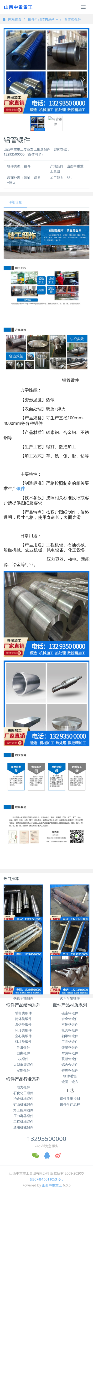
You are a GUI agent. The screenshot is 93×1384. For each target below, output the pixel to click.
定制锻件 (23, 1070)
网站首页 (14, 19)
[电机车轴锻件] (23, 904)
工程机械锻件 (23, 1121)
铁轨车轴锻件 (23, 998)
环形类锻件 (23, 1030)
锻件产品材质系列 (70, 1005)
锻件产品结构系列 (42, 19)
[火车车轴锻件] (69, 974)
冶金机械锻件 (23, 1098)
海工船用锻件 (23, 1110)
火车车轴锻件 (70, 998)
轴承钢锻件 (70, 1036)
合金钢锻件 (70, 1018)
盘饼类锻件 (23, 1024)
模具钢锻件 (70, 1030)
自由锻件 (23, 1053)
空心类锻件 (23, 1036)
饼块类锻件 (23, 1041)
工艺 (70, 1090)
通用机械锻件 (23, 1127)
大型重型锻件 (23, 1064)
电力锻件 (23, 1087)
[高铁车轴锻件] (23, 939)
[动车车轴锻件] (69, 904)
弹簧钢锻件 (70, 1047)
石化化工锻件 (23, 1093)
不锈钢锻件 (70, 1024)
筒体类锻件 (72, 19)
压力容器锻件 (23, 1115)
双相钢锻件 (70, 1058)
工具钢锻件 (70, 1041)
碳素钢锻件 (70, 1013)
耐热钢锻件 (70, 1053)
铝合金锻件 (70, 1064)
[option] (46, 71)
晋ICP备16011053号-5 (46, 1179)
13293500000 (46, 1138)
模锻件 (23, 1058)
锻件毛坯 (70, 1076)
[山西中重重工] (17, 7)
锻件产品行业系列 (23, 1079)
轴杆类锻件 (23, 1013)
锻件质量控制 (70, 1098)
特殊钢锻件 (70, 1070)
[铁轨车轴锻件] (23, 974)
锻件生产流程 (70, 1104)
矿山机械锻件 (23, 1104)
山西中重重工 (52, 1185)
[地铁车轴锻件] (69, 939)
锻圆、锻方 (70, 1081)
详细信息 (15, 202)
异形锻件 (23, 1047)
